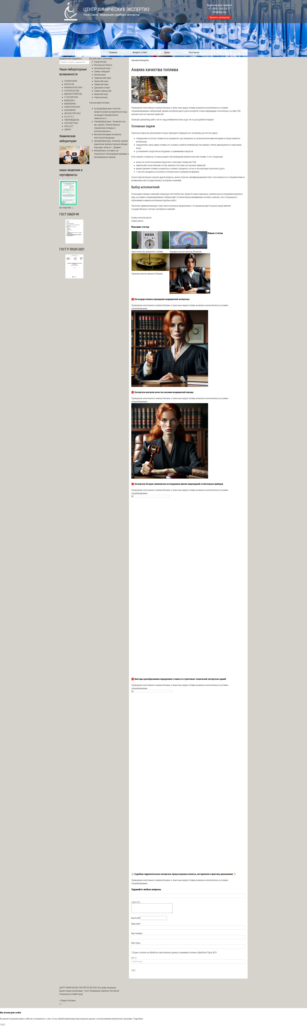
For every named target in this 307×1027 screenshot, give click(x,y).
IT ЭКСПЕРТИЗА (71, 97)
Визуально (134, 902)
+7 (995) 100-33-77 (219, 8)
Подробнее (138, 1018)
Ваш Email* (135, 918)
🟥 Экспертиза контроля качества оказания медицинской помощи (162, 392)
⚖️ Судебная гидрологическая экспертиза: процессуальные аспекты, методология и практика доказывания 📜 (183, 874)
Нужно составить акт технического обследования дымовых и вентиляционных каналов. (111, 153)
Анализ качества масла (141, 217)
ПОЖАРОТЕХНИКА (72, 107)
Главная (113, 52)
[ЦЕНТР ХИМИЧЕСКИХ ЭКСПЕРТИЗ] (68, 19)
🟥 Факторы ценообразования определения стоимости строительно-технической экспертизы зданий (178, 679)
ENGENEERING (70, 103)
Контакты (194, 52)
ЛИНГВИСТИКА (71, 123)
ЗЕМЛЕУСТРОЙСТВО (73, 94)
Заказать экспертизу (219, 17)
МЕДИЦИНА (69, 100)
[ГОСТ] (74, 242)
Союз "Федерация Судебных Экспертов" (101, 991)
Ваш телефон (136, 933)
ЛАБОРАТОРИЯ (70, 81)
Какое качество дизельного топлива (147, 251)
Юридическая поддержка (70, 58)
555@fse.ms (219, 12)
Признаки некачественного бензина (147, 273)
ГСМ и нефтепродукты (140, 60)
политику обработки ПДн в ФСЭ (203, 952)
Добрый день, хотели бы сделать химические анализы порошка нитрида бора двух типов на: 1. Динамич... (111, 144)
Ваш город (135, 943)
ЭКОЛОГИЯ (69, 84)
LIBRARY (67, 129)
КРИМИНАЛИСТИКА (73, 87)
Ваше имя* (135, 923)
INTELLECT (68, 126)
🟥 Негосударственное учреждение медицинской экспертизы (160, 299)
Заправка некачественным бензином (185, 251)
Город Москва (100, 61)
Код (138, 902)
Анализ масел (137, 221)
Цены (167, 52)
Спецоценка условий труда (71, 994)
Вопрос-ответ (140, 52)
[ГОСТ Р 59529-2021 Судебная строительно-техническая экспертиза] (74, 277)
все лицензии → (66, 207)
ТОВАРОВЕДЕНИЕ (71, 120)
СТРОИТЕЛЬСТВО (71, 90)
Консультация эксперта (99, 102)
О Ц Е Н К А (69, 116)
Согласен (2, 1024)
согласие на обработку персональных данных (158, 952)
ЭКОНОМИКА (70, 110)
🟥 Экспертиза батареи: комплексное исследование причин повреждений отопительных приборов (177, 484)
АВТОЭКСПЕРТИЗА (72, 113)
